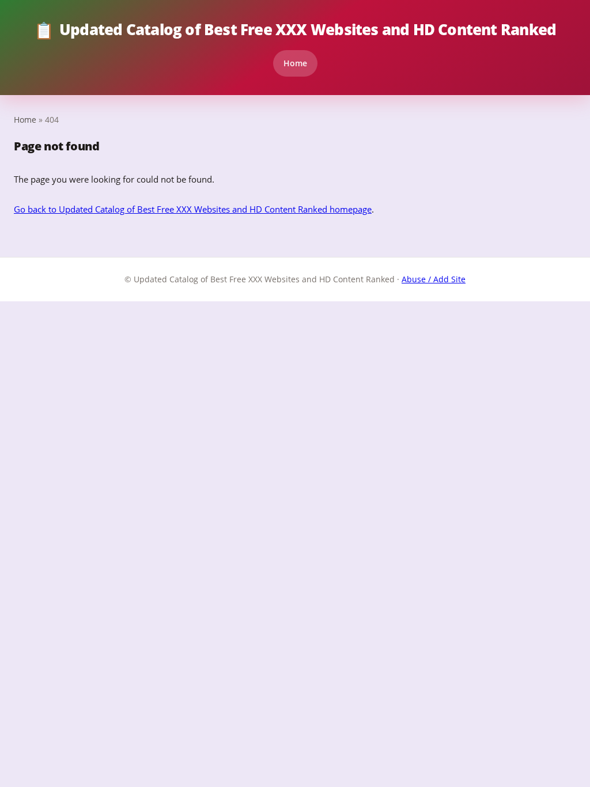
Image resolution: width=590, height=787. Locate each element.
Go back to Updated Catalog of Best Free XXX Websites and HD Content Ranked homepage (193, 209)
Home (295, 63)
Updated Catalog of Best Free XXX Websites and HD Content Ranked (295, 30)
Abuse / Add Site (434, 279)
